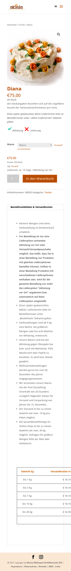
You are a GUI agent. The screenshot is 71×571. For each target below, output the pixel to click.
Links (57, 566)
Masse (10, 144)
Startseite (12, 24)
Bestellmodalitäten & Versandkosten (32, 207)
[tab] (35, 207)
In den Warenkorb (40, 178)
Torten (21, 24)
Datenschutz (30, 566)
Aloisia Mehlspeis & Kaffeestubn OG (44, 562)
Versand (14, 166)
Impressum (16, 566)
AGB (51, 566)
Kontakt (43, 566)
